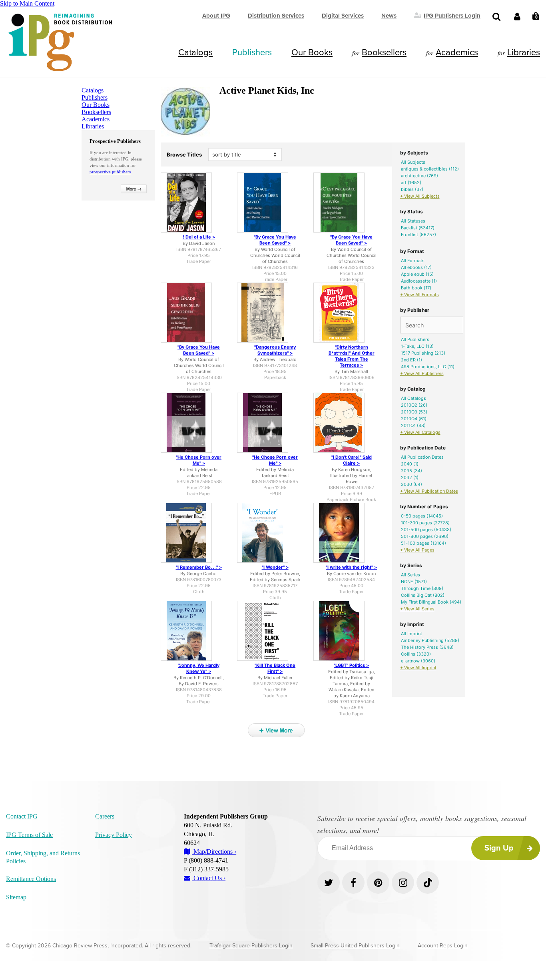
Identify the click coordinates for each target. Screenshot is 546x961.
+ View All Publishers (422, 373)
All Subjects (413, 162)
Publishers (252, 52)
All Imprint (411, 633)
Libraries (523, 52)
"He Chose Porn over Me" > (198, 460)
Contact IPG (22, 816)
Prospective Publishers (115, 141)
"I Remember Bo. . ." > (199, 567)
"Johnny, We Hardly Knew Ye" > (198, 668)
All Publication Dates (422, 457)
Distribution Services (276, 15)
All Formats (412, 260)
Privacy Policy (113, 834)
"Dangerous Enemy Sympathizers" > (275, 350)
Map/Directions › (214, 851)
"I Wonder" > (275, 567)
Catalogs (195, 52)
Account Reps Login (443, 945)
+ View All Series (417, 609)
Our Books (312, 52)
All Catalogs (413, 398)
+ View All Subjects (420, 196)
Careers (104, 816)
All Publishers (415, 339)
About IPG (216, 15)
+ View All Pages (417, 550)
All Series (410, 575)
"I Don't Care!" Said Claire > (351, 460)
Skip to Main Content (27, 3)
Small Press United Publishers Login (355, 945)
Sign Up (499, 848)
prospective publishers (110, 171)
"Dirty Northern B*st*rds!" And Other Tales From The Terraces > (352, 356)
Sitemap (16, 897)
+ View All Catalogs (420, 432)
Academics (457, 52)
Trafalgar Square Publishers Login (251, 945)
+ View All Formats (419, 294)
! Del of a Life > (199, 237)
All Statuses (413, 221)
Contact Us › (208, 878)
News (389, 15)
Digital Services (343, 15)
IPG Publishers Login (452, 15)
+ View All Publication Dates (429, 491)
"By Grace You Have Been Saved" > (275, 240)
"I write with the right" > (351, 567)
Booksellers (384, 52)
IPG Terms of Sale (29, 834)
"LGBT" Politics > (351, 665)
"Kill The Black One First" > (275, 668)
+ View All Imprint (418, 667)
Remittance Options (31, 878)
